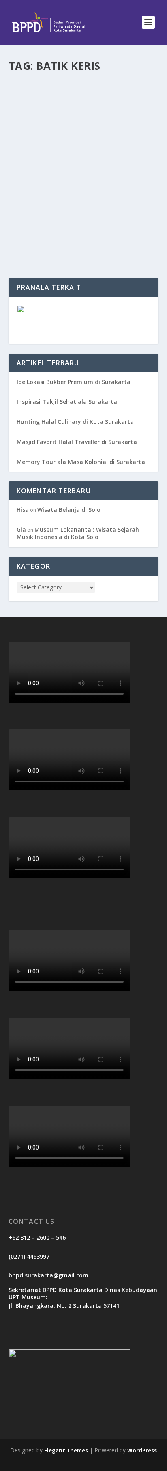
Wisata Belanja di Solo (69, 509)
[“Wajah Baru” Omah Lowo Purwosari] (84, 123)
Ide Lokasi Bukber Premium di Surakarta (74, 382)
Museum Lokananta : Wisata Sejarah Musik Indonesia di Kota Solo (78, 533)
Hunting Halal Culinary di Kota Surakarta (75, 421)
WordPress (142, 1450)
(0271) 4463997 (29, 1256)
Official (32, 200)
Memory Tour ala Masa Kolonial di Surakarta (81, 462)
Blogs (85, 200)
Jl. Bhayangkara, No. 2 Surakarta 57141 (64, 1305)
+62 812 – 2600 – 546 (37, 1237)
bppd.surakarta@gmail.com (48, 1275)
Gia (21, 529)
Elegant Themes (66, 1450)
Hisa (23, 509)
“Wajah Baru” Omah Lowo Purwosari (64, 184)
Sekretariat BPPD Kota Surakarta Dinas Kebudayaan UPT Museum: (83, 1293)
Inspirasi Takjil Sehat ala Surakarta (67, 401)
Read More (37, 242)
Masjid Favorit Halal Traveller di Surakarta (77, 442)
